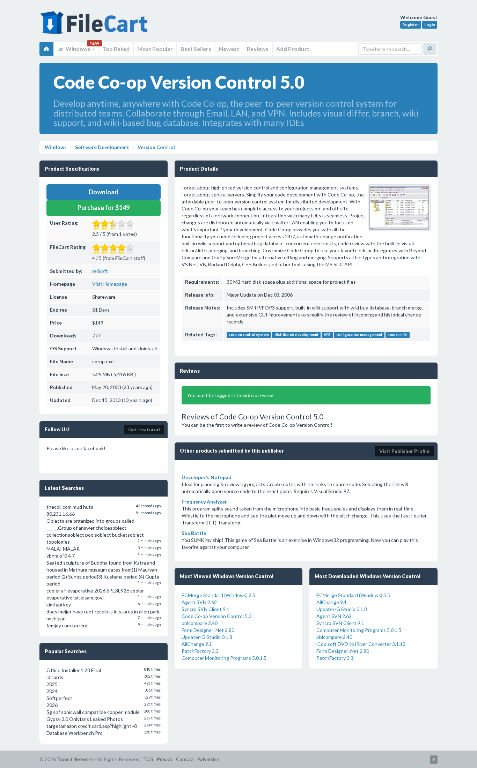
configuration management (359, 335)
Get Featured (144, 429)
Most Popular (155, 48)
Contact (185, 759)
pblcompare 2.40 (200, 623)
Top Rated (116, 48)
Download (103, 192)
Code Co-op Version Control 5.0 (216, 616)
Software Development (101, 147)
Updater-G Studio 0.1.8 (207, 637)
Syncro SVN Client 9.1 (205, 609)
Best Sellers (196, 48)
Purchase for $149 (104, 207)
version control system (249, 335)
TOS (148, 759)
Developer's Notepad (207, 477)
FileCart (95, 26)
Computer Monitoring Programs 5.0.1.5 (224, 658)
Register (410, 24)
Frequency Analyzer (204, 502)
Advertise (208, 759)
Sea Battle (194, 533)
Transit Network (75, 759)
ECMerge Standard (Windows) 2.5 (218, 595)
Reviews (258, 48)
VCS (327, 335)
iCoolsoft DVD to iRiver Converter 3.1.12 (360, 644)
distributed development (296, 335)
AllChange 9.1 (197, 644)
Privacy (165, 759)
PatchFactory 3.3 (200, 651)
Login (429, 24)
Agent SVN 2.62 (199, 602)
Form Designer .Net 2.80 (208, 630)
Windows (78, 48)
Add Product (292, 48)
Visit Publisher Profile (404, 451)
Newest (229, 48)
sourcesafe (397, 335)
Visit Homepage (109, 284)
